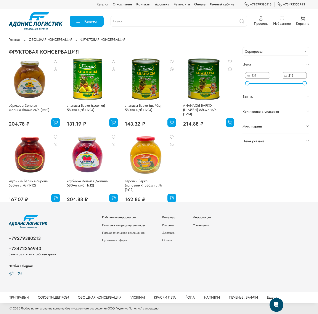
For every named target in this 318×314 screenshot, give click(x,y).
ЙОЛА (190, 297)
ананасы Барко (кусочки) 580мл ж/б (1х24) (86, 107)
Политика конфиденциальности (123, 225)
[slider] (247, 83)
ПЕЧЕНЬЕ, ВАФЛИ (243, 297)
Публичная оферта (114, 240)
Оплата (200, 4)
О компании (122, 4)
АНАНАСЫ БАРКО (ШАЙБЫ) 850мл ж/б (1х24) (200, 110)
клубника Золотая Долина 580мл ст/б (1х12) (87, 183)
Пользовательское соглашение (123, 233)
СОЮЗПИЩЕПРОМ (53, 297)
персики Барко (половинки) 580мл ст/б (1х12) (143, 185)
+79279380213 (260, 4)
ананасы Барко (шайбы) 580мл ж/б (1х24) (143, 107)
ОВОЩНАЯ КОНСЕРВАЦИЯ (50, 39)
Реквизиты (181, 4)
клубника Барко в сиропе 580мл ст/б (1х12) (28, 183)
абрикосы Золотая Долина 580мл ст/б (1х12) (29, 107)
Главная (15, 39)
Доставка (162, 4)
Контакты (143, 4)
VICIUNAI (137, 297)
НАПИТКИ (212, 297)
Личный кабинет (223, 4)
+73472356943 (294, 4)
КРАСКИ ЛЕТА (165, 297)
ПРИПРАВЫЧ (19, 297)
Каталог (102, 4)
